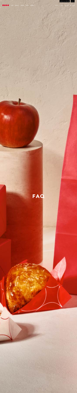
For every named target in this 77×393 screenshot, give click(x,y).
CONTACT (66, 5)
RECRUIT (57, 5)
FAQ (62, 5)
